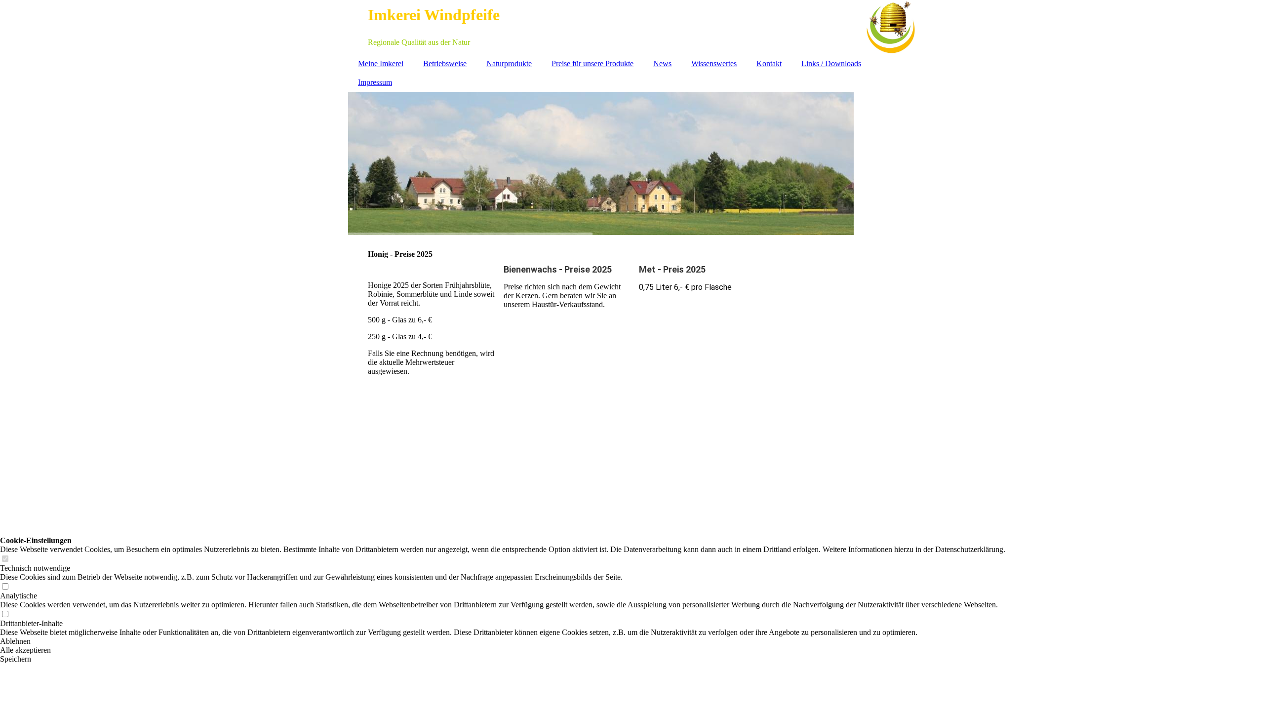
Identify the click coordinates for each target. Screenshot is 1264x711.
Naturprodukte (509, 63)
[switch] (5, 559)
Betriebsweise (445, 63)
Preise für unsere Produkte (592, 63)
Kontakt (769, 63)
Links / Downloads (831, 63)
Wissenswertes (714, 63)
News (662, 63)
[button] (502, 641)
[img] (632, 27)
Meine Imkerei (380, 63)
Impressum (375, 82)
